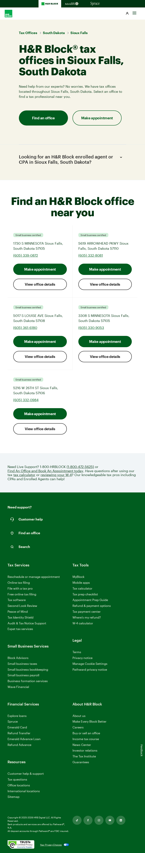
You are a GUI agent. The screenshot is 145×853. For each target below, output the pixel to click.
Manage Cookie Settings (89, 663)
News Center (81, 744)
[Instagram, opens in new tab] (98, 820)
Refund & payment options (91, 605)
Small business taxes (22, 663)
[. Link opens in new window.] (21, 844)
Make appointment (40, 269)
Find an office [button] (43, 118)
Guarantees (80, 762)
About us (79, 716)
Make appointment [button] (97, 118)
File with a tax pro (20, 588)
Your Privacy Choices (51, 844)
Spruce (13, 721)
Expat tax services (20, 629)
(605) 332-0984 (26, 400)
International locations (24, 791)
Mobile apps (81, 582)
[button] (127, 13)
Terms (76, 652)
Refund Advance (19, 744)
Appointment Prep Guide (90, 600)
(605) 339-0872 (25, 255)
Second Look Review (22, 605)
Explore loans (17, 716)
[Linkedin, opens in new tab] (120, 820)
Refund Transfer (19, 733)
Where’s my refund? (86, 617)
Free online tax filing (22, 594)
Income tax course (85, 739)
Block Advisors (18, 658)
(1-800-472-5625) (80, 467)
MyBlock (78, 576)
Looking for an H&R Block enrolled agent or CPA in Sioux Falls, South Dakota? (66, 159)
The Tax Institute (84, 756)
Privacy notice (82, 658)
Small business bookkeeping (28, 669)
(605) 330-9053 (91, 328)
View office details (40, 284)
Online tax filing (19, 582)
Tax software (17, 600)
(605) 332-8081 (90, 255)
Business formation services (28, 681)
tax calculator (24, 475)
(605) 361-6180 (25, 328)
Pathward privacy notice (89, 669)
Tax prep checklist (85, 594)
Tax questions (17, 779)
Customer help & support (26, 774)
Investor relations (84, 751)
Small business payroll (23, 675)
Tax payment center (86, 611)
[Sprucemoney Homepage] (95, 4)
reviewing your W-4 (56, 475)
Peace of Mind (18, 611)
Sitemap (13, 797)
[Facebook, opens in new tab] (88, 820)
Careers (78, 727)
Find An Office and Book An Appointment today (45, 471)
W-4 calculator (82, 623)
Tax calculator (82, 588)
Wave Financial (18, 687)
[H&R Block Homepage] (50, 4)
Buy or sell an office (86, 733)
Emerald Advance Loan (24, 739)
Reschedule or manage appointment (34, 576)
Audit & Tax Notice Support (27, 623)
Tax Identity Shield (20, 617)
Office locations (19, 785)
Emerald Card (17, 727)
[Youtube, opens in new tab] (109, 820)
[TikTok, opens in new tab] (77, 820)
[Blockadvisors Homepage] (72, 4)
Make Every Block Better (89, 721)
